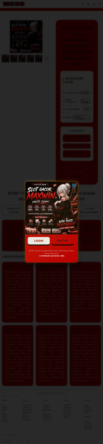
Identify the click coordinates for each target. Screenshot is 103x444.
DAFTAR (62, 240)
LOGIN (38, 240)
